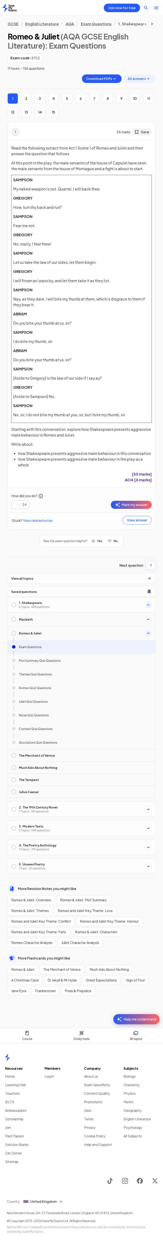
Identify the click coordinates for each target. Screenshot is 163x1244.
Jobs (87, 1110)
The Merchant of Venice (62, 969)
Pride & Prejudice (78, 991)
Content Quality (97, 1093)
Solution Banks (17, 1144)
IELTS (9, 1102)
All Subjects (133, 1136)
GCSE (13, 23)
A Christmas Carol (25, 980)
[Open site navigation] (156, 8)
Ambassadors (15, 1110)
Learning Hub (15, 1085)
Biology (130, 1076)
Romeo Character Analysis (31, 942)
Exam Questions (96, 23)
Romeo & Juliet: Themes (30, 910)
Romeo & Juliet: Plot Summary (83, 900)
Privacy (90, 1127)
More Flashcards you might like (44, 958)
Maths (128, 1102)
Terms (89, 1119)
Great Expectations (101, 980)
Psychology (133, 1127)
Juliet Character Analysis (80, 942)
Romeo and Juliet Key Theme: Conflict (41, 921)
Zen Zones (13, 1153)
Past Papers (14, 1136)
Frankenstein (45, 991)
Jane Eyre (18, 991)
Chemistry (132, 1085)
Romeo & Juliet (22, 969)
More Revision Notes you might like (47, 888)
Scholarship (14, 1119)
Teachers (12, 1093)
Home (10, 1076)
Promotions (93, 1102)
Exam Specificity (97, 1085)
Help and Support (98, 1144)
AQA (70, 23)
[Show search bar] (146, 8)
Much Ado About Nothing (109, 969)
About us (91, 1076)
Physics (130, 1093)
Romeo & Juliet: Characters (96, 932)
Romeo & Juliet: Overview (31, 900)
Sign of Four (135, 980)
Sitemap (11, 1161)
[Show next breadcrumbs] (152, 23)
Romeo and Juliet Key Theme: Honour (109, 921)
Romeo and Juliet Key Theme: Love (85, 910)
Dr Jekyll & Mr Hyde (62, 980)
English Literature (42, 23)
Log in (49, 1076)
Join (8, 1127)
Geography (133, 1110)
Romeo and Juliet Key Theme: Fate (38, 932)
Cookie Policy (94, 1136)
